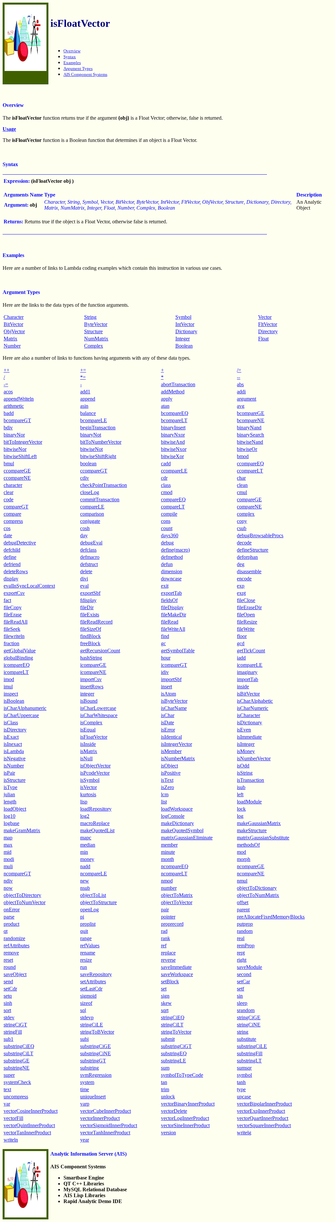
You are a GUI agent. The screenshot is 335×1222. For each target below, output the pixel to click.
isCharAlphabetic (255, 701)
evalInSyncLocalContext (29, 586)
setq (8, 996)
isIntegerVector (176, 744)
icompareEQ (17, 665)
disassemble (249, 571)
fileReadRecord (96, 622)
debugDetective (20, 542)
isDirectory (15, 729)
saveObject (15, 974)
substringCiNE (95, 1053)
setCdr (10, 988)
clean (242, 485)
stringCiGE (248, 1017)
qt (6, 931)
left (240, 794)
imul (8, 686)
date (8, 535)
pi (82, 917)
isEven (244, 729)
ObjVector (14, 331)
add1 (85, 391)
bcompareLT (174, 420)
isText (167, 780)
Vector (265, 317)
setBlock (170, 981)
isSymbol (89, 780)
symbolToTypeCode (182, 1075)
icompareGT (174, 665)
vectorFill (13, 1118)
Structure (93, 331)
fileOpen (246, 614)
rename (87, 952)
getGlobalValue (20, 650)
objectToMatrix (177, 895)
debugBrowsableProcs (260, 535)
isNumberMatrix (178, 758)
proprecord (172, 924)
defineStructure (252, 550)
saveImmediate (176, 967)
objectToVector (176, 902)
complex (246, 514)
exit (164, 586)
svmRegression (96, 1075)
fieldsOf (169, 600)
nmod (167, 881)
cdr (164, 478)
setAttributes (93, 981)
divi (84, 578)
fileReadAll (15, 622)
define (10, 557)
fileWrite (246, 629)
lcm (164, 794)
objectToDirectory (22, 895)
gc (163, 643)
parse (9, 917)
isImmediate (249, 737)
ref (164, 945)
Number (12, 346)
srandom (246, 1010)
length (10, 801)
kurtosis (88, 794)
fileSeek (12, 629)
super (9, 1075)
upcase (244, 1096)
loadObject (15, 809)
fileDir (87, 607)
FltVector (267, 324)
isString (245, 773)
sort (7, 1010)
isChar (167, 715)
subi (84, 1039)
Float (263, 338)
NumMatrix (96, 338)
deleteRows (16, 571)
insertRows (91, 686)
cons (165, 521)
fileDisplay (172, 607)
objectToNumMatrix (258, 895)
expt (241, 593)
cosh (85, 528)
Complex (93, 346)
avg (240, 406)
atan (165, 406)
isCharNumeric (252, 708)
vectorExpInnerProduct (261, 1111)
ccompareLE (174, 470)
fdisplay (88, 600)
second (244, 974)
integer (87, 694)
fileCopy (13, 607)
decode (244, 542)
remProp (246, 945)
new (84, 881)
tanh (241, 1082)
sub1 (8, 1039)
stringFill (13, 1032)
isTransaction (250, 780)
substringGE (16, 1060)
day (84, 535)
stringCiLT (172, 1024)
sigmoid (88, 996)
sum (165, 1068)
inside (243, 686)
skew (166, 1003)
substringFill (249, 1053)
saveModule (249, 967)
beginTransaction (97, 427)
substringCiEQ (19, 1046)
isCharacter (248, 715)
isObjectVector (95, 765)
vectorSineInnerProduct (185, 1125)
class (166, 485)
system (87, 1082)
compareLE (92, 506)
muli (8, 866)
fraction (11, 643)
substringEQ (174, 1053)
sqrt (164, 1010)
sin (240, 996)
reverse (168, 960)
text (7, 1089)
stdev (9, 1017)
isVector (88, 787)
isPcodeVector (95, 773)
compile (169, 514)
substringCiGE (95, 1046)
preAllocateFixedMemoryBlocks (271, 917)
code (8, 499)
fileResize (247, 622)
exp (240, 586)
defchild (12, 550)
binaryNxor (173, 435)
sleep (242, 1003)
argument (246, 399)
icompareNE (93, 672)
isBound (88, 701)
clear (8, 492)
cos (7, 528)
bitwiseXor (172, 456)
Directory (268, 331)
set (164, 988)
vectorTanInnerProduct (27, 1132)
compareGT (16, 506)
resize (86, 960)
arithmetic (14, 406)
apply (166, 399)
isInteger (246, 744)
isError (168, 729)
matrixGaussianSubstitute (263, 837)
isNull (86, 758)
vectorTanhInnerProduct (105, 1132)
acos (8, 391)
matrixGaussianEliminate (187, 837)
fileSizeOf (90, 629)
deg (240, 564)
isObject (169, 765)
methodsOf (248, 845)
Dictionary (186, 331)
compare (12, 514)
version (168, 1132)
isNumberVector (254, 758)
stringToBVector (97, 1032)
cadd (166, 463)
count (166, 528)
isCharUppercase (21, 715)
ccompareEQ (250, 463)
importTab (247, 679)
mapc (85, 837)
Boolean (184, 346)
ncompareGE (250, 866)
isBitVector (248, 694)
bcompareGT (17, 420)
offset (242, 902)
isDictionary (249, 722)
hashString (91, 658)
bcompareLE (93, 420)
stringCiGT (15, 1024)
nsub (85, 888)
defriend (12, 564)
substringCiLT (18, 1053)
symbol (244, 1075)
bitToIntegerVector (23, 442)
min (84, 852)
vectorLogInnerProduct (185, 1118)
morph (243, 859)
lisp (83, 801)
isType (10, 787)
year (84, 1140)
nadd (85, 866)
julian (9, 794)
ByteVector (95, 324)
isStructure (15, 780)
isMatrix (88, 751)
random (245, 931)
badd (9, 413)
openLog (89, 909)
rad (164, 931)
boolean (88, 463)
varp (84, 1104)
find (165, 636)
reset (8, 960)
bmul (9, 463)
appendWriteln (19, 399)
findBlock (90, 636)
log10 (9, 816)
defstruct (89, 564)
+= (83, 370)
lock (241, 809)
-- (238, 377)
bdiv (8, 427)
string (242, 1032)
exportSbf (90, 593)
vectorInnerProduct (100, 1118)
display (11, 578)
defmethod (172, 557)
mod (241, 852)
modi (9, 859)
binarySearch (250, 435)
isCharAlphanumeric (25, 708)
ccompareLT (250, 470)
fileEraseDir (249, 607)
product (11, 924)
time (84, 1089)
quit (84, 931)
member (169, 845)
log (240, 816)
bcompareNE (250, 420)
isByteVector (174, 701)
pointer (168, 917)
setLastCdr (91, 988)
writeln (11, 1140)
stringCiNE (248, 1024)
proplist (88, 924)
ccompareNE (17, 478)
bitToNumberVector (100, 442)
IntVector (184, 324)
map (8, 837)
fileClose (246, 600)
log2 (84, 816)
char (241, 478)
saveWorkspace (177, 974)
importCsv (91, 679)
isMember (171, 751)
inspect (11, 694)
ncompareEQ (174, 866)
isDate (167, 722)
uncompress (16, 1096)
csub (241, 528)
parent (243, 909)
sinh (8, 1003)
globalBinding (18, 658)
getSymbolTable (178, 650)
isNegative (15, 758)
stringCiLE (91, 1024)
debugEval (91, 542)
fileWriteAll (173, 629)
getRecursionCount (100, 650)
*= (83, 377)
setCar (243, 981)
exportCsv (14, 593)
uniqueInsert (93, 1096)
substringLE (173, 1060)
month (167, 859)
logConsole (173, 816)
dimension (171, 571)
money (87, 859)
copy (242, 521)
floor (242, 636)
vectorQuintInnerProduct (29, 1125)
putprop (245, 924)
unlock (168, 1096)
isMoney (246, 751)
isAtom (168, 694)
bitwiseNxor (173, 449)
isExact (11, 737)
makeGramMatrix (22, 830)
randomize (14, 938)
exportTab (171, 593)
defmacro (89, 557)
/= (239, 370)
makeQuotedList (97, 830)
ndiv (8, 881)
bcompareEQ (174, 413)
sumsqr (244, 1068)
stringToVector (176, 1032)
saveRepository (96, 974)
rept (241, 952)
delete (86, 571)
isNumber (14, 765)
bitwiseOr (247, 449)
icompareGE (93, 665)
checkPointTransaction (103, 485)
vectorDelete (174, 1111)
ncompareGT (17, 873)
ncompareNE (250, 873)
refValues (89, 945)
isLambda (14, 751)
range (86, 938)
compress (13, 521)
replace (168, 952)
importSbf (171, 679)
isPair (9, 773)
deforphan (247, 557)
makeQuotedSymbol (182, 830)
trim (165, 1089)
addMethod (173, 391)
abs (240, 384)
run (83, 967)
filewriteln (14, 636)
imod (9, 679)
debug (167, 542)
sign (165, 996)
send (8, 981)
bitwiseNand (250, 442)
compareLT (173, 506)
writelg (244, 1132)
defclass (88, 550)
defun (167, 564)
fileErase (13, 614)
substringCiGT (176, 1046)
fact (7, 600)
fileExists (89, 614)
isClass (11, 722)
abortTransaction (178, 384)
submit (168, 1039)
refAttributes (16, 945)
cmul (242, 492)
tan (164, 1082)
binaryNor (14, 435)
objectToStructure (98, 902)
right (241, 960)
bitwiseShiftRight (98, 456)
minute (168, 852)
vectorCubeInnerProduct (105, 1111)
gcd (240, 643)
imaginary (247, 672)
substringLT (249, 1060)
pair (165, 909)
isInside (88, 744)
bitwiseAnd (173, 442)
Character (14, 317)
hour (165, 658)
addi (241, 391)
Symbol (183, 317)
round (10, 967)
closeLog (89, 492)
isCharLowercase (98, 708)
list (164, 801)
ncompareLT (174, 873)
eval (84, 586)
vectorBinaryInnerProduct (188, 1104)
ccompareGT (93, 470)
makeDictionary (177, 823)
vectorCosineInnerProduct (31, 1111)
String (90, 317)
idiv (165, 672)
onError (12, 909)
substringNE (16, 1068)
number (169, 888)
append (87, 399)
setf (240, 988)
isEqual (88, 729)
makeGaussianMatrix (259, 823)
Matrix (10, 338)
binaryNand (249, 427)
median (87, 845)
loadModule (249, 801)
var (7, 1104)
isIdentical (171, 737)
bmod (243, 456)
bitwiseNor (15, 449)
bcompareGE (250, 413)
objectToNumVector (24, 902)
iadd (241, 658)
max (8, 845)
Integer (182, 338)
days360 (169, 535)
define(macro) (175, 550)
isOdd (243, 765)
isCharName (174, 708)
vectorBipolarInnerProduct (264, 1104)
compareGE (249, 499)
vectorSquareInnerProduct (264, 1125)
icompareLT (16, 672)
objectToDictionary (257, 888)
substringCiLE (252, 1046)
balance (88, 413)
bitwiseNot (91, 449)
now (8, 888)
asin (84, 406)
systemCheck (17, 1082)
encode (244, 578)
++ (6, 370)
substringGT (93, 1060)
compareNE (249, 506)
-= (6, 384)
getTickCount (251, 650)
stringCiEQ (173, 1017)
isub (241, 787)
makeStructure (252, 830)
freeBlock (90, 643)
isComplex (91, 722)
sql (83, 1010)
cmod (166, 492)
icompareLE (249, 665)
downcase (171, 578)
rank (165, 938)
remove (11, 952)
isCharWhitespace (98, 715)
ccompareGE (17, 470)
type (241, 1089)
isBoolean (14, 701)
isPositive (171, 773)
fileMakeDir (173, 614)
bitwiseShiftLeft (20, 456)
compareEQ (173, 499)
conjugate (90, 521)
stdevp (87, 1017)
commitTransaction (99, 499)
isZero (167, 787)
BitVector (13, 324)
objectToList (93, 895)
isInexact (13, 744)
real (240, 938)
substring (89, 1068)
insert (166, 686)
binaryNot (90, 435)
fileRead (169, 622)
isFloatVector (93, 737)
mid (7, 852)
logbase (11, 823)
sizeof (86, 1003)
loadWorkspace (177, 809)
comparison (92, 514)
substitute (246, 1039)
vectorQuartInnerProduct (262, 1118)
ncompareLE (93, 873)
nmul (242, 881)
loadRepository (96, 809)
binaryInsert (173, 427)
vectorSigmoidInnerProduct (108, 1125)
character (13, 485)
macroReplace (95, 823)
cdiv (84, 478)
